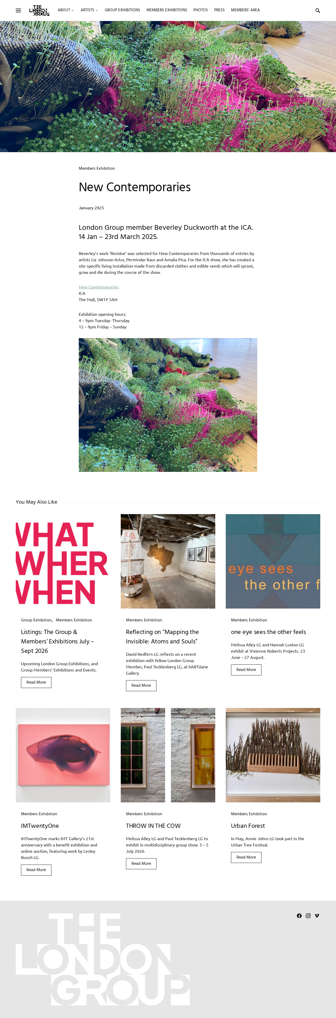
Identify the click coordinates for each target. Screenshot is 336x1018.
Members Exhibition (97, 168)
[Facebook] (299, 915)
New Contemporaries (99, 286)
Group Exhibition (36, 620)
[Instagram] (308, 915)
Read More (36, 682)
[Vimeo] (316, 915)
